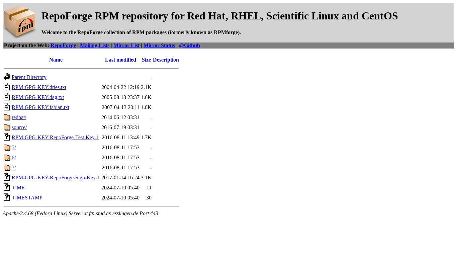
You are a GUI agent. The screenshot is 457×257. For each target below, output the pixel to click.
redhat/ (19, 117)
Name (56, 60)
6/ (14, 157)
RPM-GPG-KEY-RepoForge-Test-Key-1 (55, 137)
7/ (14, 167)
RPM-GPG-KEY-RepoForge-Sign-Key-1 (56, 177)
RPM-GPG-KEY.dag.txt (38, 97)
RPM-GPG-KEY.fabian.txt (40, 107)
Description (166, 60)
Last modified (120, 60)
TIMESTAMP (27, 197)
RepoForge (63, 45)
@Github (189, 45)
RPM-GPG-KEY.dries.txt (39, 87)
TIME (18, 187)
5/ (14, 147)
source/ (19, 127)
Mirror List (126, 45)
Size (146, 60)
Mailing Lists (94, 45)
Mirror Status (159, 45)
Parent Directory (29, 77)
